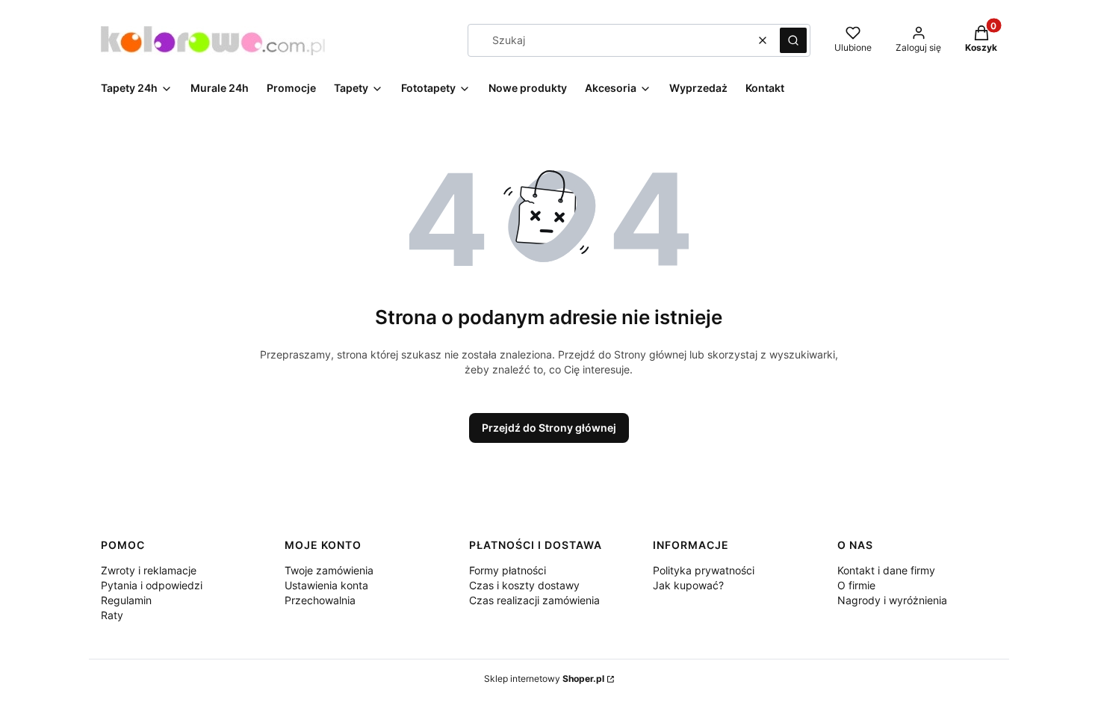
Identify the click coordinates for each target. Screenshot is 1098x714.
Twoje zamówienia (329, 570)
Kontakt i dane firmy (886, 570)
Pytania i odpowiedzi (151, 585)
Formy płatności (507, 570)
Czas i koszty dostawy (524, 585)
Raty (112, 615)
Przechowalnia (320, 600)
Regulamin (126, 600)
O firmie (856, 585)
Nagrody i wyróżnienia (892, 600)
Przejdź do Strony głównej (549, 427)
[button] (793, 40)
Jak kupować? (688, 585)
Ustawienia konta (326, 585)
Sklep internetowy (544, 678)
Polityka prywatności (703, 570)
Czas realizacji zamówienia (534, 600)
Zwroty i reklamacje (148, 570)
